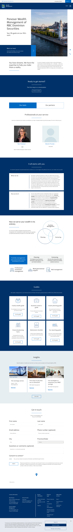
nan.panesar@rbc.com (13, 502)
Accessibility (49, 503)
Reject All (56, 522)
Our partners (50, 105)
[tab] (18, 259)
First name (13, 421)
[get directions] (36, 474)
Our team (22, 105)
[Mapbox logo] (11, 482)
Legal (48, 501)
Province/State (42, 439)
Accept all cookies (55, 525)
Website (39, 505)
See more (36, 396)
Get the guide (18, 314)
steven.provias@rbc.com (27, 500)
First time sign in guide (59, 502)
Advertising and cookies (50, 515)
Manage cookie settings (55, 528)
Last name (41, 421)
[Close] (71, 521)
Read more (13, 387)
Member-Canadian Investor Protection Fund (50, 511)
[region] (36, 476)
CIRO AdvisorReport (50, 507)
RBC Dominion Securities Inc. (8, 1)
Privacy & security (50, 499)
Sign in (57, 499)
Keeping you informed (58, 506)
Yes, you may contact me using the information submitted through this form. (29, 458)
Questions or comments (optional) (21, 446)
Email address (14, 430)
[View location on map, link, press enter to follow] (36, 476)
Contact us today (36, 90)
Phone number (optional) (46, 430)
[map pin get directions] (36, 474)
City (10, 439)
